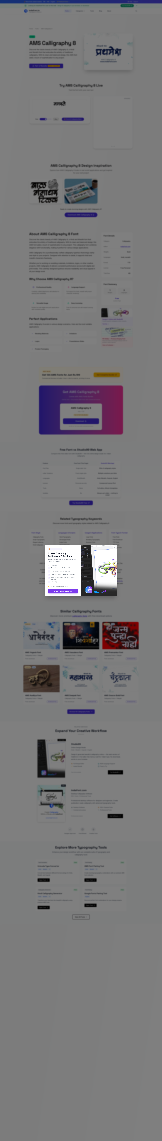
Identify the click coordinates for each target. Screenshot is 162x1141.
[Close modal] (114, 547)
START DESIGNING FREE (63, 591)
